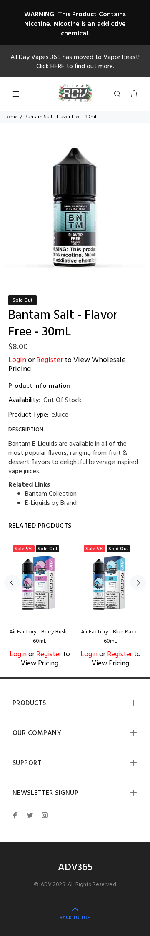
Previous (12, 583)
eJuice (60, 415)
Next (138, 583)
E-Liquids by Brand (51, 503)
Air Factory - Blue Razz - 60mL (110, 636)
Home (11, 117)
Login (17, 360)
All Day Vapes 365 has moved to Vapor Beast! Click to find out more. (75, 62)
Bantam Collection (51, 494)
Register (49, 360)
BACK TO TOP (75, 918)
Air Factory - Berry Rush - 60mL (39, 636)
